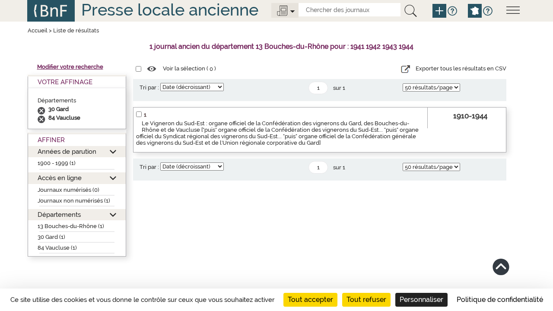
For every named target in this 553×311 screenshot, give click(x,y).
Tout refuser (366, 299)
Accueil (38, 30)
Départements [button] (59, 214)
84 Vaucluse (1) (57, 247)
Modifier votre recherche (70, 66)
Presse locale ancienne (169, 9)
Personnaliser (421, 299)
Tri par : (149, 87)
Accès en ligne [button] (60, 177)
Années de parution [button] (67, 151)
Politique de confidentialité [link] (500, 299)
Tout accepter (310, 299)
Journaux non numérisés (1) (74, 200)
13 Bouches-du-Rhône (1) (71, 226)
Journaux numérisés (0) (68, 190)
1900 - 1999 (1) (57, 163)
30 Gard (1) (51, 237)
